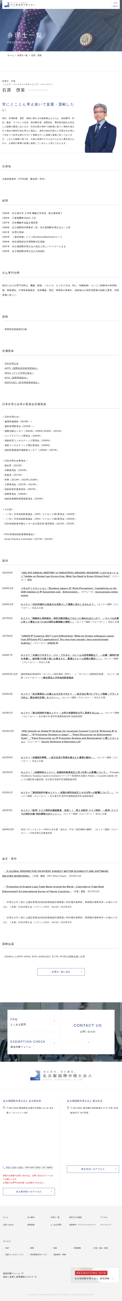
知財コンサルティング (14, 1255)
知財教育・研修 (59, 1255)
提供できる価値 (75, 1217)
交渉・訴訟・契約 (101, 1248)
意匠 (55, 1248)
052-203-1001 (15, 1167)
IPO (30, 580)
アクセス (104, 1217)
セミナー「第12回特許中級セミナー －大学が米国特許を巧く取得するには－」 (62, 712)
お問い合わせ (8, 1225)
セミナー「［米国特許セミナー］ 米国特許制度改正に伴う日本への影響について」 (64, 772)
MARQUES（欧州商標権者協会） (22, 382)
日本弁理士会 (12, 363)
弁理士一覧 (22, 55)
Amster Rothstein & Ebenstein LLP (61, 741)
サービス (7, 1241)
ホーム (10, 55)
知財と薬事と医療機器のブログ (18, 1277)
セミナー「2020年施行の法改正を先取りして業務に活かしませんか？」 (58, 604)
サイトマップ (105, 1225)
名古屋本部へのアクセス (29, 1191)
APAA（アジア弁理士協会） (19, 373)
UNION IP (52, 643)
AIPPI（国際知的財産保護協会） (22, 368)
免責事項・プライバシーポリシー (82, 1225)
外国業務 (77, 1248)
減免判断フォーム (12, 1273)
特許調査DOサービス (38, 1255)
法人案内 (31, 1217)
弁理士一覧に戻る (61, 972)
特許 (7, 1248)
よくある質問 (56, 1225)
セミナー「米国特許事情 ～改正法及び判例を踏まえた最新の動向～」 (58, 757)
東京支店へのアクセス (93, 1169)
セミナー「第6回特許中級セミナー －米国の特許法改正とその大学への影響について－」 (67, 792)
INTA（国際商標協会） (17, 377)
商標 (32, 1248)
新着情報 (31, 1225)
